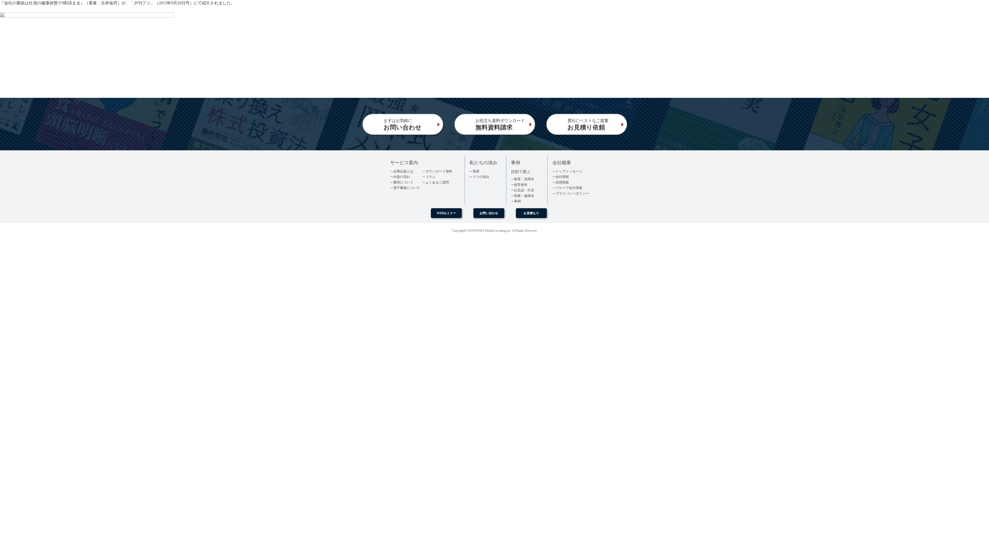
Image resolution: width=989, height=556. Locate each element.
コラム (430, 177)
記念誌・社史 (524, 190)
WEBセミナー (446, 213)
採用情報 (562, 182)
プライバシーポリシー (572, 193)
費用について (403, 182)
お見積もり (531, 213)
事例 (517, 201)
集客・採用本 (524, 179)
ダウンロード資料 (438, 171)
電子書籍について (406, 188)
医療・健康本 (524, 196)
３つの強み (481, 177)
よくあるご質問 (437, 182)
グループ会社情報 (569, 188)
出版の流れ (401, 177)
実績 (476, 171)
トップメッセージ (569, 171)
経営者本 (520, 185)
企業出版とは (403, 171)
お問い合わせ (489, 213)
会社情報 (562, 177)
